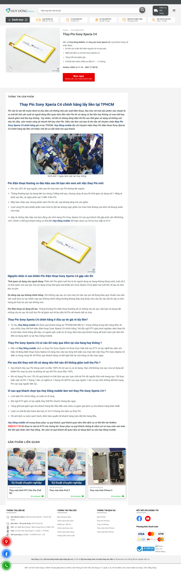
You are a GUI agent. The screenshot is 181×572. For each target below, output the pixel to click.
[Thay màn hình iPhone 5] (107, 466)
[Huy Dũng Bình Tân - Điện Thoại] (20, 10)
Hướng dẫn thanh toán (66, 536)
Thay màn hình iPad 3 (59, 490)
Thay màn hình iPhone (105, 528)
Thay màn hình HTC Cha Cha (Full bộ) (25, 491)
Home (65, 30)
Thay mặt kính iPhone (105, 532)
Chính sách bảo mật (65, 528)
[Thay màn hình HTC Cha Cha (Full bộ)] (26, 466)
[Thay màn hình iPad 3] (66, 466)
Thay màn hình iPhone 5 (101, 490)
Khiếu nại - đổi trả (64, 524)
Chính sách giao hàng (65, 532)
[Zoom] (9, 69)
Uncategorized (77, 30)
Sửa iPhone (101, 517)
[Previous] (8, 474)
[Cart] (174, 10)
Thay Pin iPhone (103, 521)
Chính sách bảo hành (65, 521)
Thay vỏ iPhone (103, 524)
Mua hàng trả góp (64, 517)
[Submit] (142, 10)
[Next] (125, 474)
